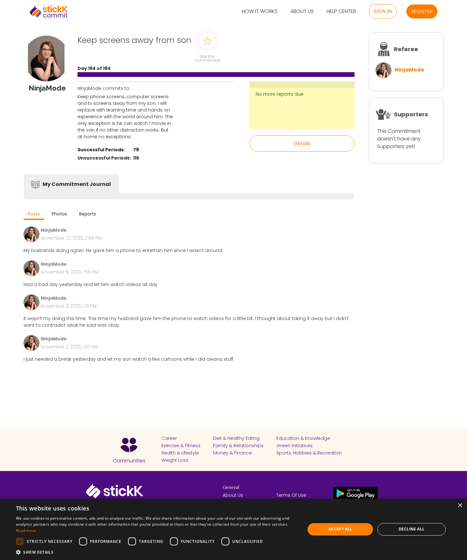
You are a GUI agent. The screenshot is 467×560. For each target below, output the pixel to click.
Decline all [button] (411, 529)
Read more (26, 530)
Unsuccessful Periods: (104, 158)
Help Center (341, 11)
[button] (156, 552)
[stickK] (49, 11)
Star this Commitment (207, 58)
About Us (302, 11)
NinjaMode (409, 69)
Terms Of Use (291, 495)
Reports (87, 214)
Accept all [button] (340, 529)
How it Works (260, 11)
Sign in (383, 11)
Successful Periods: (101, 150)
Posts (34, 214)
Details (302, 143)
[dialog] (233, 529)
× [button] (459, 505)
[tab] (34, 214)
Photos (59, 214)
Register (422, 11)
